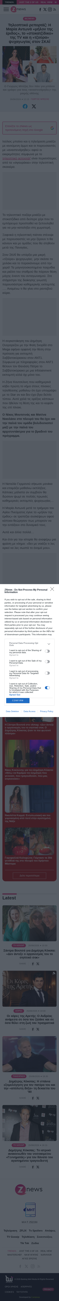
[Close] (53, 590)
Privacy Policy (46, 711)
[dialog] (29, 650)
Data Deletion (12, 711)
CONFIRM (17, 700)
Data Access (29, 711)
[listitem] (29, 644)
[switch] (47, 651)
